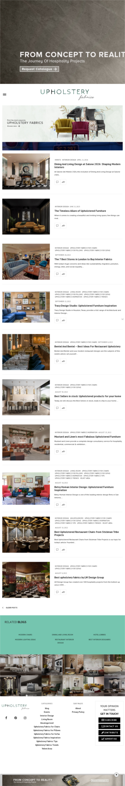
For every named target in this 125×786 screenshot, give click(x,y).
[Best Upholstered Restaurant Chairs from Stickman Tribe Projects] (26, 535)
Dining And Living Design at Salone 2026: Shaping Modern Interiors (87, 165)
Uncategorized (76, 518)
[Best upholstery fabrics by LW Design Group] (26, 580)
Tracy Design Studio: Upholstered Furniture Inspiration (85, 305)
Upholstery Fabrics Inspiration (68, 297)
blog (47, 708)
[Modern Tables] (16, 707)
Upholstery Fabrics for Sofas (97, 250)
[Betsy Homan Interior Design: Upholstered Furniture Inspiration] (26, 488)
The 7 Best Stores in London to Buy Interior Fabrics (83, 259)
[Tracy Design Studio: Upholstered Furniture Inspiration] (26, 307)
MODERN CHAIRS (25, 634)
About (78, 708)
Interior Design (69, 160)
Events (58, 160)
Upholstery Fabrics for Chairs (83, 248)
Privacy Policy (78, 712)
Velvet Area (85, 478)
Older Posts (11, 608)
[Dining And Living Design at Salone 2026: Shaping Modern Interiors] (26, 171)
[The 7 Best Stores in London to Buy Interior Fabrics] (26, 262)
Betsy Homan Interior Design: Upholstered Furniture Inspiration (84, 488)
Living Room (75, 292)
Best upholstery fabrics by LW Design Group (79, 577)
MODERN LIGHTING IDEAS (25, 639)
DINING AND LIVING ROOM (62, 634)
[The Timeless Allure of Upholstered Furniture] (26, 217)
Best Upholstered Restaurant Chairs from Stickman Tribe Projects (86, 533)
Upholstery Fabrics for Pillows (69, 250)
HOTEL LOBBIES (99, 634)
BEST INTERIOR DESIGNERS (100, 639)
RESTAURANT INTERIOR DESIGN (64, 641)
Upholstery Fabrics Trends (95, 297)
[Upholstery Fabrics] (67, 95)
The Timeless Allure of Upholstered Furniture (80, 211)
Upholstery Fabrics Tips (94, 476)
